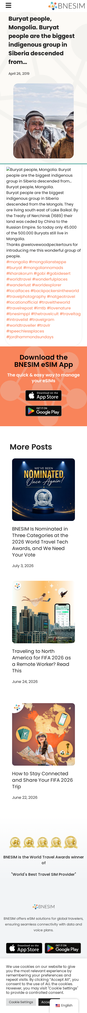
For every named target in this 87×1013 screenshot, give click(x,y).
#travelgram (41, 319)
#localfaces (17, 291)
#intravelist (17, 319)
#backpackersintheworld (54, 291)
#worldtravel (18, 279)
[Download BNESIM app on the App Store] (43, 395)
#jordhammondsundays (29, 337)
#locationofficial (22, 302)
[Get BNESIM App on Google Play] (63, 948)
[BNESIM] (43, 907)
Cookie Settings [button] (21, 1002)
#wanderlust (18, 285)
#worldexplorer (46, 285)
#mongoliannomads (43, 267)
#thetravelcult (45, 314)
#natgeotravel (61, 296)
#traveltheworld (54, 302)
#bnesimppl (18, 314)
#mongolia (17, 262)
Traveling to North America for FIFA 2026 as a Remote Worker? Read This (41, 661)
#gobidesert (58, 273)
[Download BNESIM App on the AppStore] (24, 948)
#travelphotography (26, 296)
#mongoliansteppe (47, 262)
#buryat (14, 267)
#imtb (40, 308)
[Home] (66, 6)
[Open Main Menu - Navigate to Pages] (8, 5)
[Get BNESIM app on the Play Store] (43, 411)
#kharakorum (19, 273)
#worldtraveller (21, 325)
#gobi (39, 273)
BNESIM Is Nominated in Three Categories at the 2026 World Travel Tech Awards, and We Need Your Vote (40, 541)
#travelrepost (19, 308)
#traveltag (70, 314)
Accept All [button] (49, 1002)
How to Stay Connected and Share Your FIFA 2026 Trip (42, 780)
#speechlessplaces (25, 331)
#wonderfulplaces (49, 279)
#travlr (43, 325)
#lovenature (59, 308)
